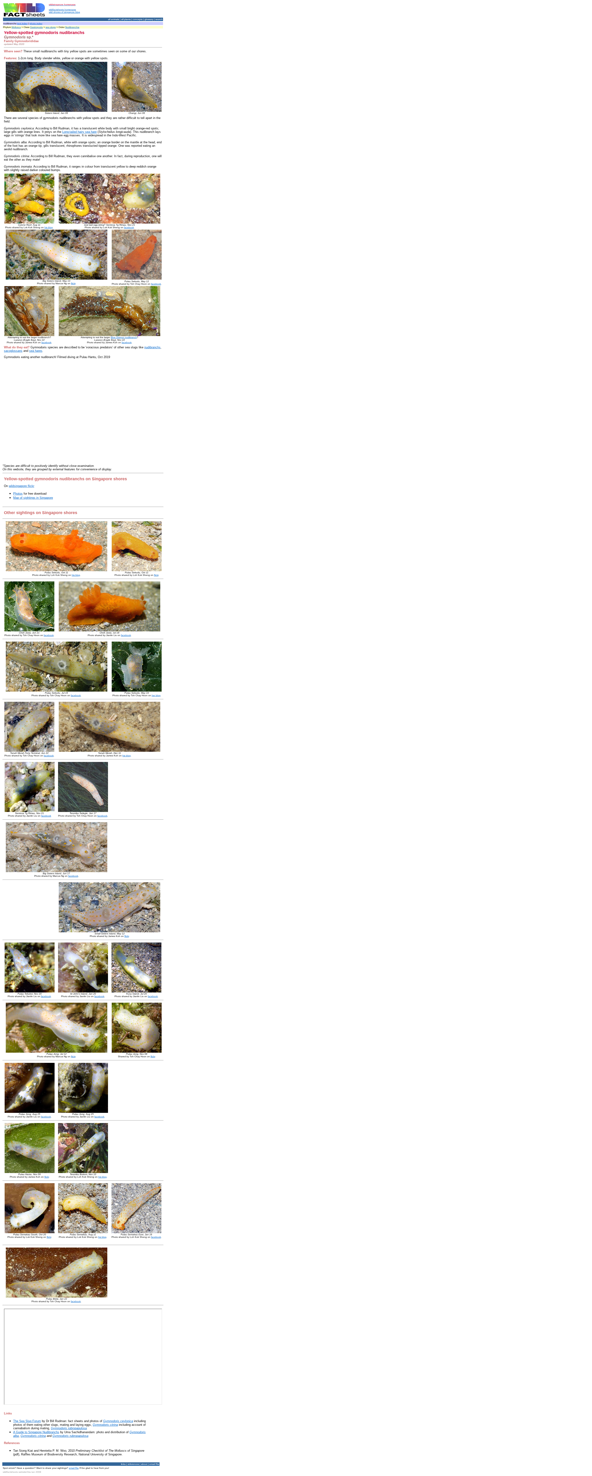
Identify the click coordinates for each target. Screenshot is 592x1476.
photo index (36, 23)
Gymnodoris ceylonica (118, 1421)
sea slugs (51, 27)
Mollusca (16, 27)
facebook (129, 227)
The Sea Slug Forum (27, 1421)
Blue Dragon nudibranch (124, 337)
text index (22, 23)
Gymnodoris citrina (105, 1424)
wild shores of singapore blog (64, 12)
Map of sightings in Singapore (33, 497)
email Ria (74, 1468)
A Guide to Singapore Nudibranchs (36, 1432)
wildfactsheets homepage (62, 9)
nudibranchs (152, 347)
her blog (156, 695)
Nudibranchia (72, 27)
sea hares (35, 351)
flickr (73, 283)
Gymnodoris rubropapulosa (69, 1428)
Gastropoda (36, 27)
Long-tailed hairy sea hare (79, 132)
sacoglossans (13, 351)
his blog (48, 227)
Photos (18, 493)
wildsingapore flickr (21, 486)
